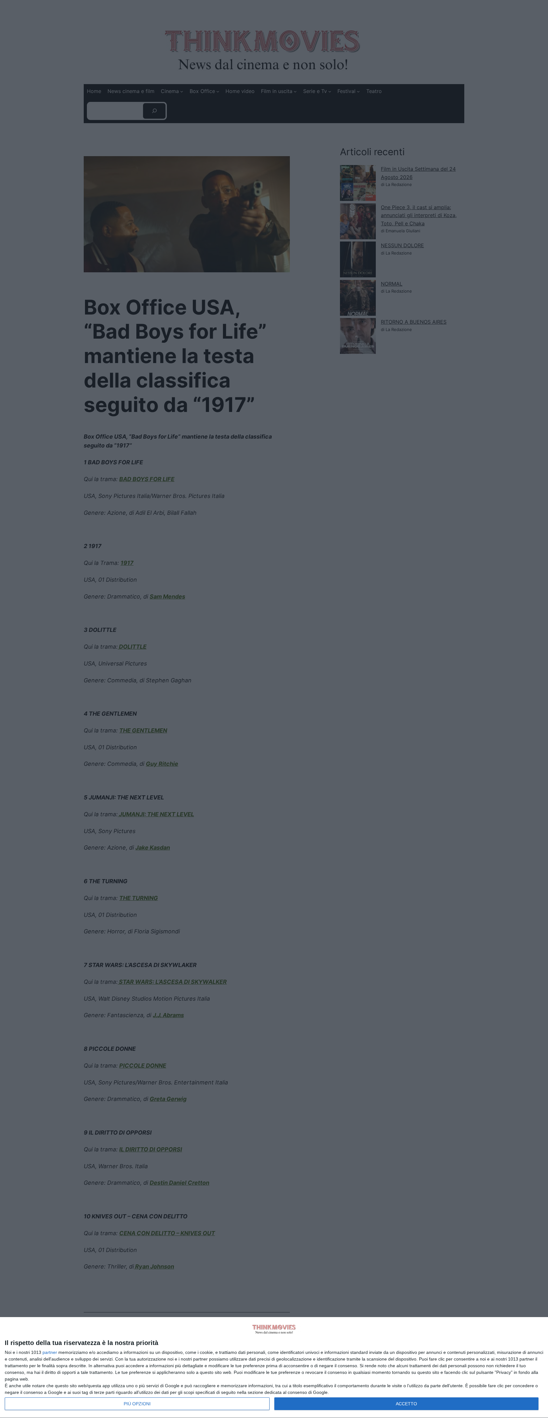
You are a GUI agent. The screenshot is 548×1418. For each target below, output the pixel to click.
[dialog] (274, 1367)
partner (49, 1352)
